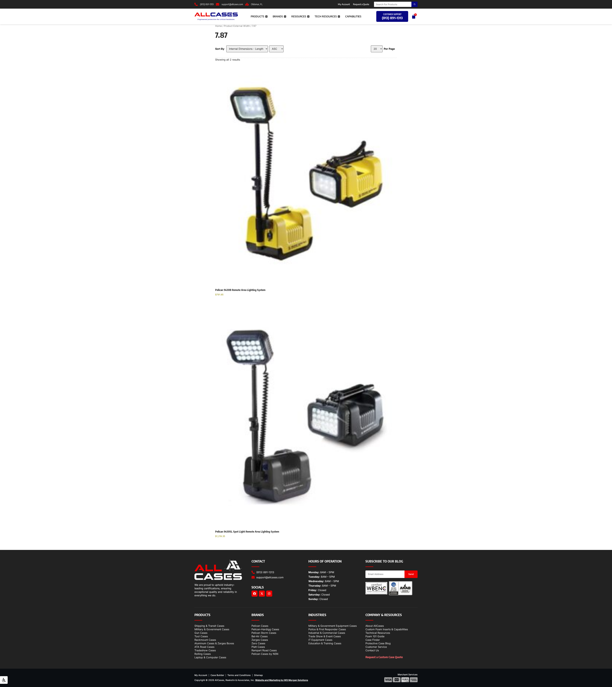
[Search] (415, 4)
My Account (344, 4)
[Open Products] (266, 16)
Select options (227, 302)
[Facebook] (254, 594)
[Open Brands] (285, 16)
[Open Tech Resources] (339, 16)
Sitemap (258, 675)
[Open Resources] (308, 16)
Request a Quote (361, 4)
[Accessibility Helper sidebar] (4, 680)
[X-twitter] (262, 594)
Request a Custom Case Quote (384, 657)
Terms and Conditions (239, 675)
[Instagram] (269, 594)
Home (218, 26)
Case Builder (217, 675)
